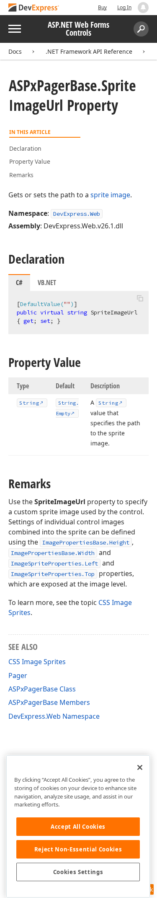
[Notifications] (143, 7)
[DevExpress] (33, 8)
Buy (102, 7)
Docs (15, 51)
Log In (124, 7)
